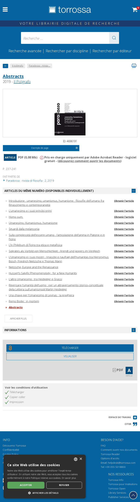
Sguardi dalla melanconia (24, 229)
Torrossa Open (116, 488)
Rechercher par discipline (67, 50)
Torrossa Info (115, 480)
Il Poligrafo (22, 81)
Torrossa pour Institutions (122, 484)
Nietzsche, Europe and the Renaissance (33, 267)
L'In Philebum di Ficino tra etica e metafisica (35, 245)
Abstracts (13, 76)
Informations (15, 330)
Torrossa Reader (110, 454)
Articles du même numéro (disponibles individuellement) (49, 191)
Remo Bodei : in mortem (24, 301)
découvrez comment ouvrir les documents (89, 161)
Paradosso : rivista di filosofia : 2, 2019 (29, 180)
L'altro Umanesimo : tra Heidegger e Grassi (35, 279)
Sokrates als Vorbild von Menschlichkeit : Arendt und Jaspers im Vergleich (54, 251)
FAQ (103, 445)
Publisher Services (118, 497)
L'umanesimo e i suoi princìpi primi (30, 211)
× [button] (80, 459)
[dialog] (45, 476)
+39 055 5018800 (115, 467)
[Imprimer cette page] (134, 66)
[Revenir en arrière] (5, 66)
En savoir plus (69, 478)
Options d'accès (110, 458)
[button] (114, 38)
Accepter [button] (26, 485)
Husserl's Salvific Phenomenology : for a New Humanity (43, 273)
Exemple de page (39, 147)
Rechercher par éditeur (112, 50)
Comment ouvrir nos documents (119, 449)
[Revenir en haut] (133, 495)
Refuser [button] (64, 485)
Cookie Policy (10, 454)
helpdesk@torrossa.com (121, 462)
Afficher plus (18, 318)
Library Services (117, 492)
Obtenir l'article (124, 200)
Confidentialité (11, 449)
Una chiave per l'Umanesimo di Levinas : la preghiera (41, 295)
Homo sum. (16, 217)
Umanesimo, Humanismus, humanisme (33, 223)
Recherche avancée (25, 50)
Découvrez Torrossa (14, 445)
